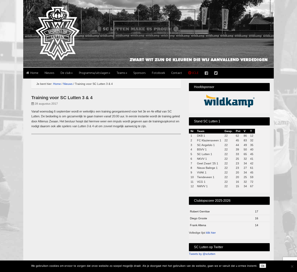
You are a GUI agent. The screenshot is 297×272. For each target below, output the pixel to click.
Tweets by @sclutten (202, 253)
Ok (262, 265)
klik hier (211, 232)
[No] (292, 266)
